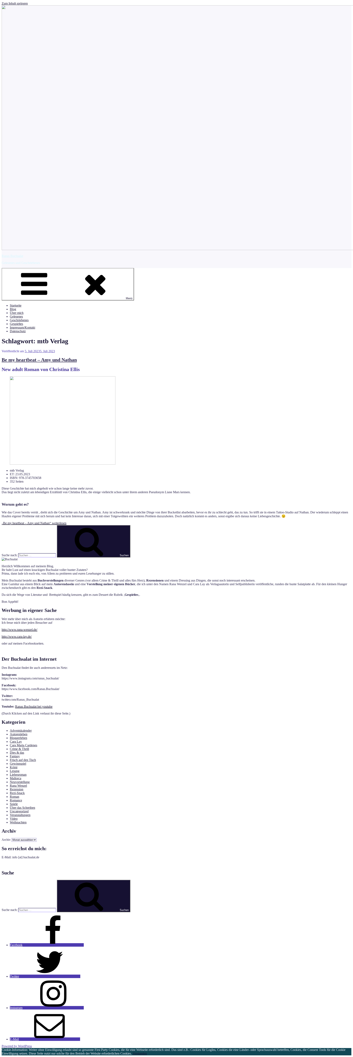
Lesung (14, 771)
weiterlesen (34, 523)
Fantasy (15, 756)
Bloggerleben (18, 738)
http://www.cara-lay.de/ (17, 636)
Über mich (16, 313)
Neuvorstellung (20, 782)
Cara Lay (16, 741)
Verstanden (140, 1053)
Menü (129, 298)
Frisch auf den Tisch (23, 760)
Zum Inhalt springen (15, 3)
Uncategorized (19, 811)
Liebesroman (18, 774)
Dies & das (17, 752)
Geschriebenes (19, 320)
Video (14, 818)
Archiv (6, 839)
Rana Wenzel (18, 785)
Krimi (13, 767)
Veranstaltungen (20, 815)
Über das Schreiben (22, 807)
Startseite (15, 305)
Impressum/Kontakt (22, 327)
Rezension (16, 789)
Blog (13, 309)
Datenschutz (18, 331)
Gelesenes (16, 316)
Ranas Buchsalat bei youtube (34, 706)
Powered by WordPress (17, 1046)
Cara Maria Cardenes (23, 745)
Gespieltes (16, 324)
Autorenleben (18, 734)
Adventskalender (21, 730)
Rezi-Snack (17, 793)
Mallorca (15, 778)
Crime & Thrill (19, 749)
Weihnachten (18, 822)
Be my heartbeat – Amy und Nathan (39, 359)
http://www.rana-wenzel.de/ (19, 629)
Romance (16, 800)
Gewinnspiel (18, 763)
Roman (14, 796)
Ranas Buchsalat (12, 256)
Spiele (14, 804)
